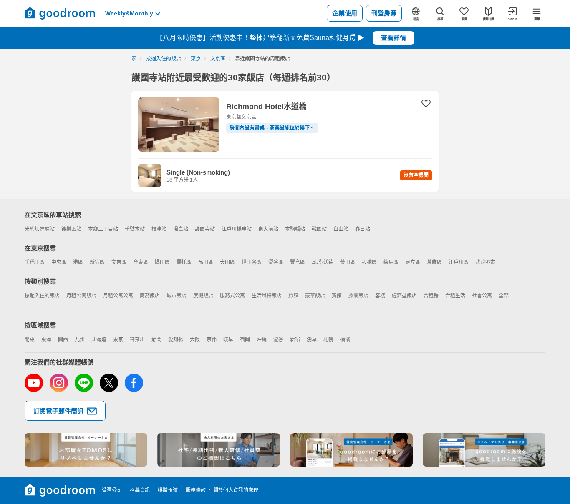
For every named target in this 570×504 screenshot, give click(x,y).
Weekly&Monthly (129, 13)
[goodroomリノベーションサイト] (86, 450)
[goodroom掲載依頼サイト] (351, 450)
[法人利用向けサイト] (218, 450)
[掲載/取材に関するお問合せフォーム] (484, 450)
